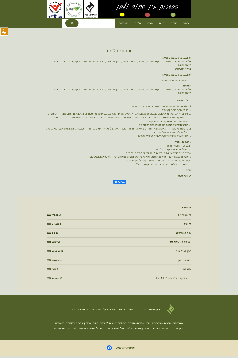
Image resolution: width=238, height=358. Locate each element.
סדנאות (187, 224)
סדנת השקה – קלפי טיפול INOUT (173, 278)
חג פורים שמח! (119, 50)
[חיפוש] (72, 23)
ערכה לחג (186, 269)
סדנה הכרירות (184, 215)
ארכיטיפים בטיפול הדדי (180, 242)
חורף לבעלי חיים (183, 251)
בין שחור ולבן (150, 309)
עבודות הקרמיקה (183, 233)
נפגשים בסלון (184, 260)
